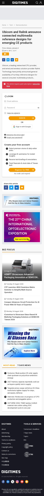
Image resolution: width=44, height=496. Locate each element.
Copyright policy (7, 447)
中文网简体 (5, 465)
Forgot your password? (14, 137)
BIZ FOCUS (8, 249)
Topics (26, 436)
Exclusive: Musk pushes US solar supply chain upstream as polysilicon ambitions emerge (22, 375)
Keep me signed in (13, 113)
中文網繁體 (5, 461)
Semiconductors (21, 25)
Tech (11, 25)
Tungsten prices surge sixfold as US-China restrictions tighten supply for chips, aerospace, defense (23, 390)
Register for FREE (22, 170)
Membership (6, 436)
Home (4, 25)
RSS (25, 440)
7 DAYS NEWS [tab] (24, 365)
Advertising (5, 433)
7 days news (28, 433)
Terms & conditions (8, 440)
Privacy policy (6, 443)
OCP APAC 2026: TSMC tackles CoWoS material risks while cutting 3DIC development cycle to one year (22, 405)
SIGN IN (22, 118)
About (4, 429)
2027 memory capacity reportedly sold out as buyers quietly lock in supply (23, 383)
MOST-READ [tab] (9, 365)
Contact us (5, 451)
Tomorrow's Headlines (31, 429)
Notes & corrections (9, 454)
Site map (5, 458)
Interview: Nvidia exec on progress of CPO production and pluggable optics (23, 398)
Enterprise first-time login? (15, 135)
